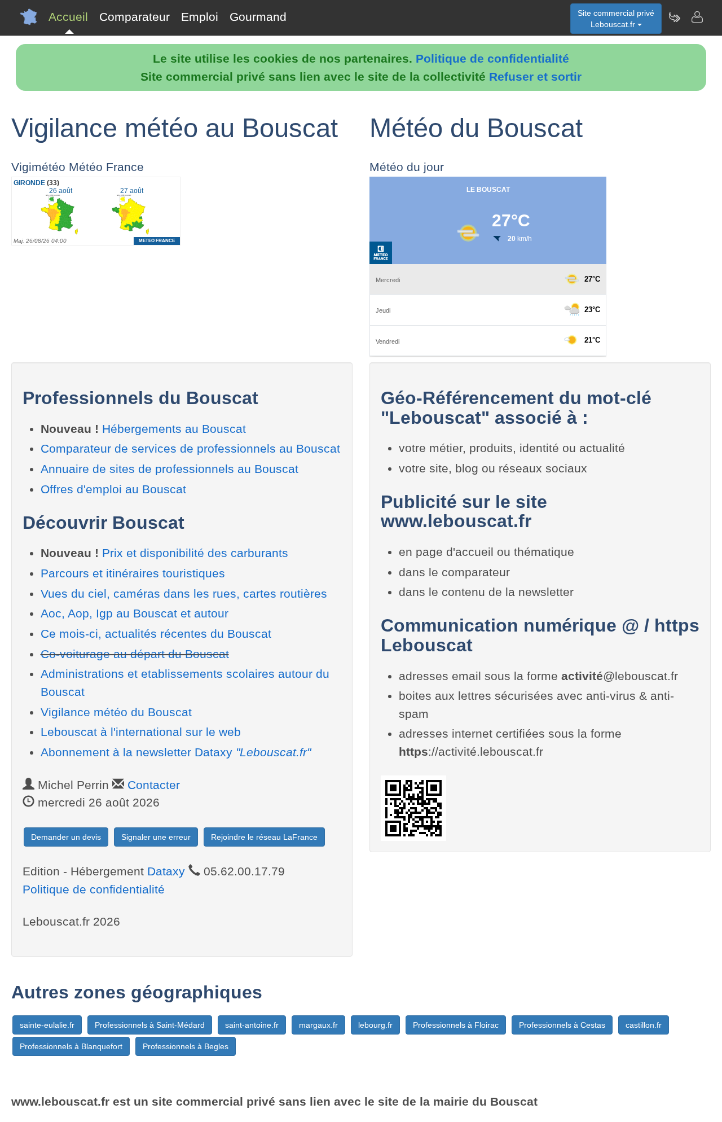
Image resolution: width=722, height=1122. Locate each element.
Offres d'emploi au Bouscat (113, 489)
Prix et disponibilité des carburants (195, 552)
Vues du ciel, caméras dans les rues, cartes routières (184, 593)
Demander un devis (66, 837)
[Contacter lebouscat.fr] (696, 17)
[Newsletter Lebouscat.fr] (674, 17)
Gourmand (258, 16)
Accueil (68, 16)
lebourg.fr (375, 1024)
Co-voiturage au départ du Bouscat (135, 653)
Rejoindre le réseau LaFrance (264, 837)
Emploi (199, 16)
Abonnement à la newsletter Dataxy (176, 752)
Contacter (153, 784)
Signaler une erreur (156, 837)
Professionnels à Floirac (456, 1024)
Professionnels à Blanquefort (71, 1046)
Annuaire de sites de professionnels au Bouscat (169, 468)
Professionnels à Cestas (562, 1024)
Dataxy (166, 871)
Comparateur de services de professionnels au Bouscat (190, 448)
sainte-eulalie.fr (47, 1024)
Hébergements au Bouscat (174, 428)
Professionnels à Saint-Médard (150, 1024)
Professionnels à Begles (185, 1046)
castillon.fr (644, 1024)
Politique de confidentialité (492, 58)
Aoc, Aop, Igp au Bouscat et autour (134, 613)
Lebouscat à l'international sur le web (141, 731)
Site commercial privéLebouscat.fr (616, 18)
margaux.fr (318, 1024)
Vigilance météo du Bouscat (116, 711)
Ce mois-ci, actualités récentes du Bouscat (156, 633)
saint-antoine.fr (252, 1024)
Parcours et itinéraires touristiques (133, 573)
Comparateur (134, 16)
